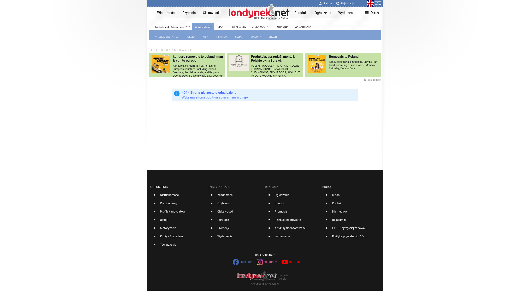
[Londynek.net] (259, 12)
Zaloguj (325, 3)
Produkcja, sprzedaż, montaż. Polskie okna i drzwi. (273, 58)
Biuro (326, 187)
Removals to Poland (344, 57)
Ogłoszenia (159, 187)
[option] (177, 196)
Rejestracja (345, 3)
